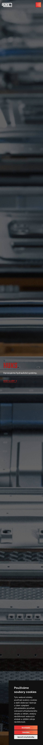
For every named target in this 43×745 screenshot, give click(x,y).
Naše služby (9, 381)
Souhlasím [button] (26, 728)
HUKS (10, 366)
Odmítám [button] (25, 732)
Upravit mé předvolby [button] (25, 737)
